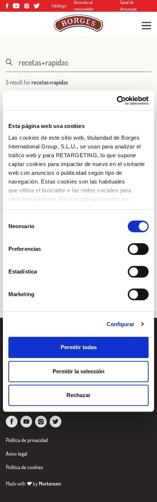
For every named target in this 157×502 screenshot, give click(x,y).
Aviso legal (16, 453)
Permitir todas (79, 347)
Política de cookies (24, 467)
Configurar (121, 324)
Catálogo (58, 5)
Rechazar (78, 395)
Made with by (33, 483)
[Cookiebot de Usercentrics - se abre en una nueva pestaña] (117, 100)
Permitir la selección (78, 371)
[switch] (138, 249)
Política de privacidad (27, 440)
